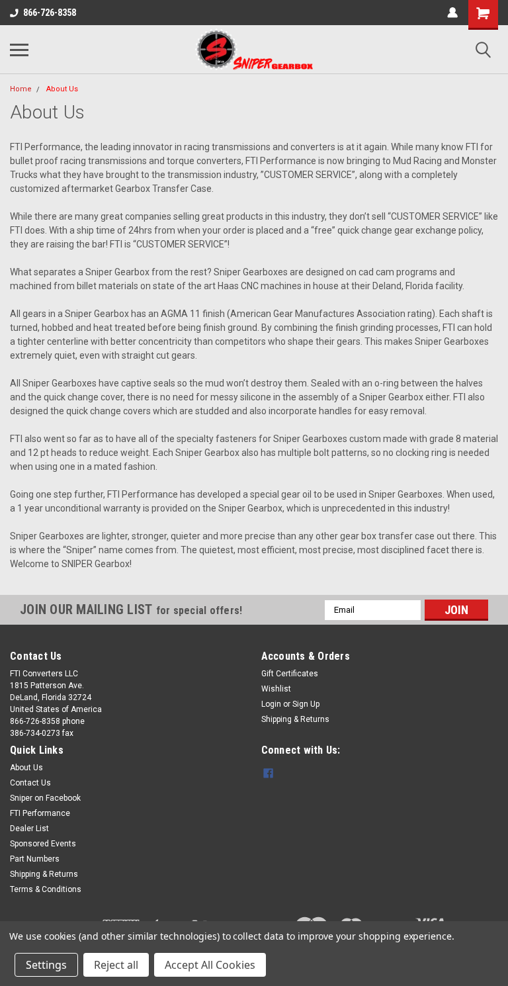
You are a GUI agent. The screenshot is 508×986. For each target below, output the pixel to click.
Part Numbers (35, 859)
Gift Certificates (289, 673)
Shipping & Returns (295, 719)
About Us (62, 89)
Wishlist (276, 689)
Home (21, 89)
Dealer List (29, 828)
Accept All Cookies (210, 965)
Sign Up (305, 704)
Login (271, 704)
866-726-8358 (49, 12)
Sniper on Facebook (45, 798)
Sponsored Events (43, 843)
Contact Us (30, 782)
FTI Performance (40, 813)
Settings (46, 965)
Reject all (116, 965)
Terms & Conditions (45, 889)
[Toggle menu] (19, 49)
